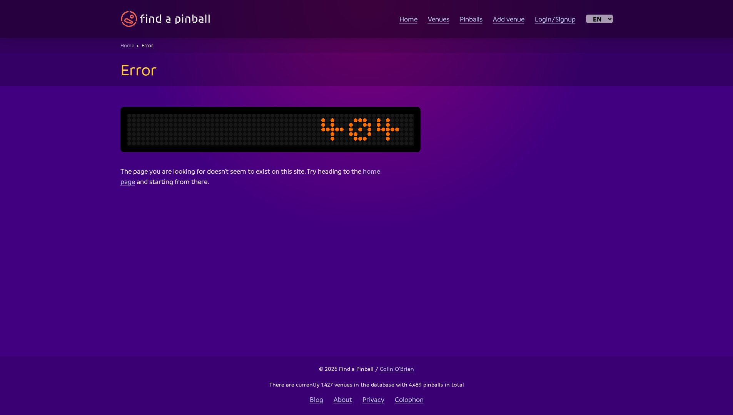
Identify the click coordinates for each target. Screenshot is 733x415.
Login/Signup (555, 19)
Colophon (409, 399)
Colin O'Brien (397, 368)
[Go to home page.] (165, 19)
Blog (316, 399)
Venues (438, 19)
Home (408, 19)
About (343, 399)
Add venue (508, 19)
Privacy (373, 399)
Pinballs (471, 19)
